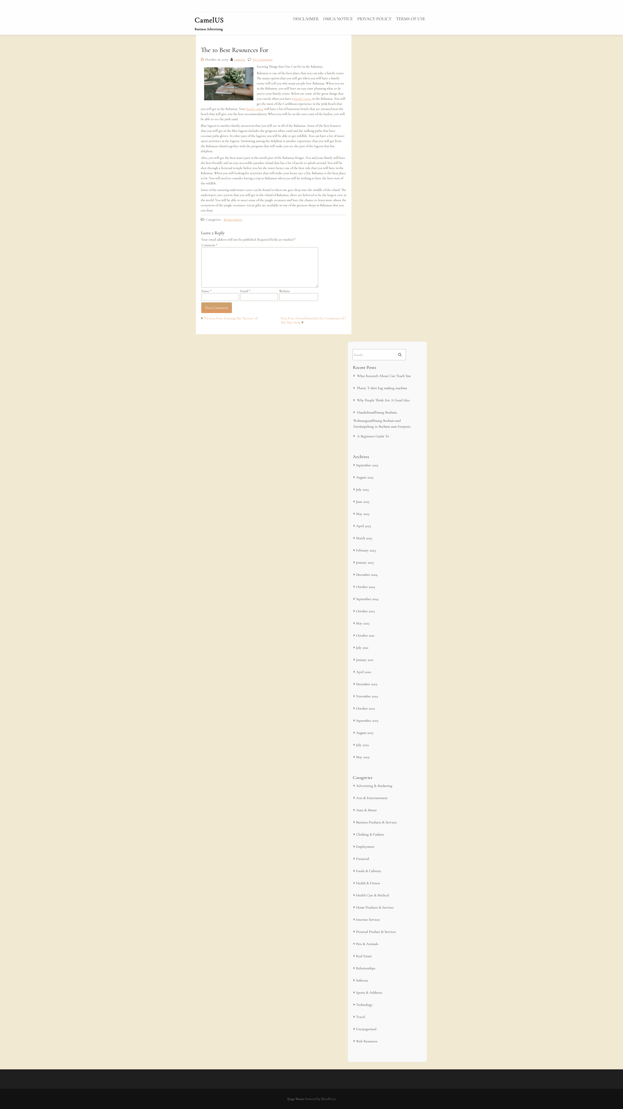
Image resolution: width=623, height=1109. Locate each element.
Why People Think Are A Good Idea (383, 400)
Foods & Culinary (368, 871)
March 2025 (364, 538)
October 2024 (365, 587)
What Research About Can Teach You (384, 376)
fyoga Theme (296, 1099)
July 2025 (362, 489)
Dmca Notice (338, 18)
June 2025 (362, 501)
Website (284, 291)
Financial (362, 859)
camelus (239, 59)
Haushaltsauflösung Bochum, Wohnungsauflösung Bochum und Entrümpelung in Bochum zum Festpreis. (382, 419)
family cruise (302, 99)
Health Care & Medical (372, 895)
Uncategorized (366, 1029)
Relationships (233, 219)
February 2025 (366, 550)
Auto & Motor (366, 810)
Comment (209, 245)
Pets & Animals (367, 944)
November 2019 (367, 696)
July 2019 (362, 745)
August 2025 (364, 477)
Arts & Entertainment (371, 798)
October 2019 (365, 708)
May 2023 (362, 623)
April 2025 (363, 526)
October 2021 (365, 635)
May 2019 (362, 757)
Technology (364, 1004)
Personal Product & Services (376, 931)
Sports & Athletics (369, 992)
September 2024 (367, 599)
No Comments (263, 59)
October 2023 (365, 611)
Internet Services (368, 919)
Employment (365, 846)
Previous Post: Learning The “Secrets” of (230, 318)
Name (206, 291)
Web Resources (366, 1041)
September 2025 (367, 465)
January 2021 (365, 660)
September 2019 (367, 720)
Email (245, 291)
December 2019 (366, 684)
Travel (360, 1017)
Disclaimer (306, 18)
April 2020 (363, 672)
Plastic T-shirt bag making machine (382, 388)
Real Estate (364, 956)
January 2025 (365, 562)
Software (362, 980)
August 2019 (364, 732)
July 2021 (362, 647)
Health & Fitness (368, 883)
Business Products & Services (376, 822)
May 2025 (362, 514)
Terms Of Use (410, 18)
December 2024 (366, 574)
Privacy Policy (374, 18)
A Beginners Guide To (373, 436)
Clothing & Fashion (370, 834)
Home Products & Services (375, 907)
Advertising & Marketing (374, 786)
